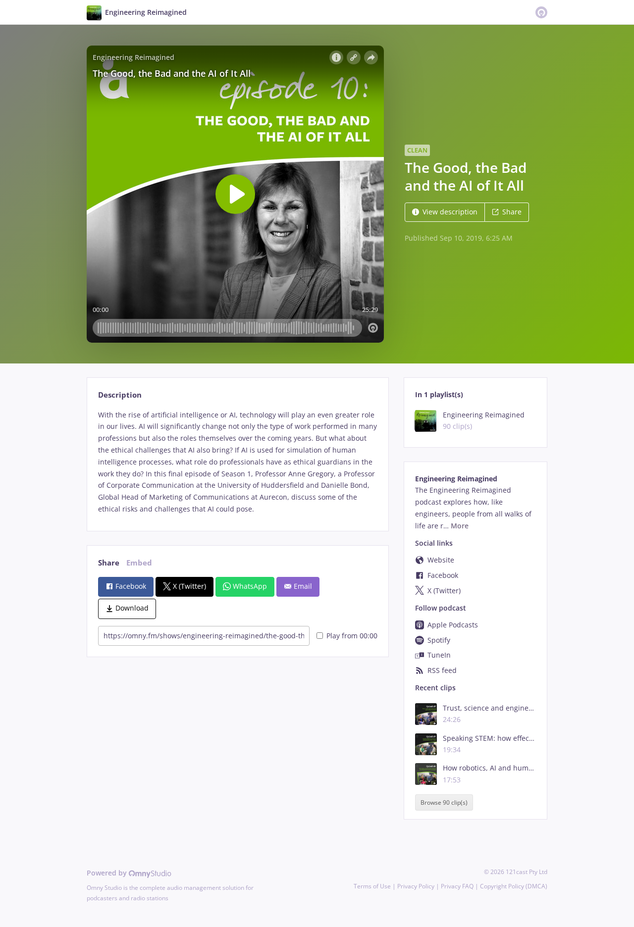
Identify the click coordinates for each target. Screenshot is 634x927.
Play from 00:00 (351, 635)
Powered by (108, 872)
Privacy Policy (415, 886)
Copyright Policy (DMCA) (513, 886)
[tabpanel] (237, 462)
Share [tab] (108, 563)
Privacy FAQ (457, 886)
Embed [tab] (139, 563)
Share (512, 211)
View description (450, 211)
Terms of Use (372, 886)
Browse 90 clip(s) (444, 802)
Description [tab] (120, 395)
